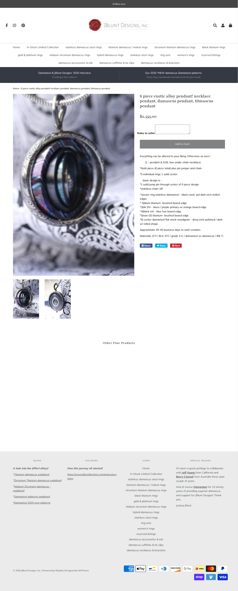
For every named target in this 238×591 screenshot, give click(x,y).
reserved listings (211, 55)
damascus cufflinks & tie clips (116, 63)
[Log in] (221, 25)
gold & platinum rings (30, 55)
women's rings (185, 55)
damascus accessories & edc (76, 63)
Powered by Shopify (53, 570)
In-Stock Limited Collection (43, 47)
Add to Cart (182, 144)
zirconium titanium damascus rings (174, 47)
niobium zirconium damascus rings (69, 55)
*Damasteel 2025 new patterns (31, 502)
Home (16, 47)
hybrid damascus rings (110, 55)
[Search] (213, 25)
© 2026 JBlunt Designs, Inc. (27, 570)
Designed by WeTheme (77, 570)
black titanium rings (213, 47)
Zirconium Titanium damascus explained (38, 480)
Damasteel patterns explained (32, 496)
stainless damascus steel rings (83, 47)
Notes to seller (146, 133)
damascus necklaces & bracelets (160, 63)
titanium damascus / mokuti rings (128, 47)
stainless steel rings (142, 55)
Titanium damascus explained (31, 474)
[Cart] (228, 25)
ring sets (165, 55)
